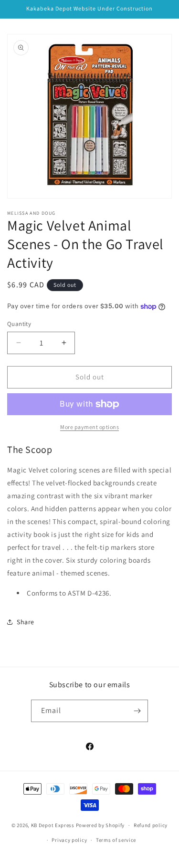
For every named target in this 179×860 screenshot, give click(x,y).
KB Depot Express (52, 825)
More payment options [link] (89, 426)
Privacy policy (69, 840)
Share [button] (25, 622)
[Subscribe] (136, 711)
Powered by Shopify (100, 825)
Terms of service (116, 840)
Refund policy (151, 825)
